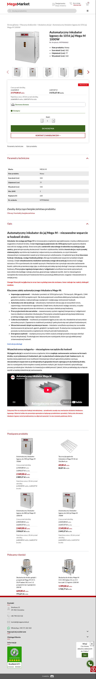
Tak (85, 655)
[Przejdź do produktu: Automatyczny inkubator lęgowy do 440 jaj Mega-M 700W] (27, 446)
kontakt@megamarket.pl (20, 622)
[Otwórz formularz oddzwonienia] (90, 663)
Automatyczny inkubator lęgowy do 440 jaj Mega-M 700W (25, 458)
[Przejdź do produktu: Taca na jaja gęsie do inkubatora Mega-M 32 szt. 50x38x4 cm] (69, 446)
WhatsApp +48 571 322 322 (21, 628)
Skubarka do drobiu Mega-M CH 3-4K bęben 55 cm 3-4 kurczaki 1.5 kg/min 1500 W (69, 579)
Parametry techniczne (15, 146)
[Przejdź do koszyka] (87, 4)
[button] (48, 135)
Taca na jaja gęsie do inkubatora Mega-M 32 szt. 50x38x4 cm (68, 458)
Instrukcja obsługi (14, 344)
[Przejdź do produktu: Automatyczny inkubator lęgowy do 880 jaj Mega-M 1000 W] (27, 500)
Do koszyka (48, 128)
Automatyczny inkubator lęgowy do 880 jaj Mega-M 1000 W (25, 513)
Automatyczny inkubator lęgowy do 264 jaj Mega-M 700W (68, 513)
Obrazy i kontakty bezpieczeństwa (21, 213)
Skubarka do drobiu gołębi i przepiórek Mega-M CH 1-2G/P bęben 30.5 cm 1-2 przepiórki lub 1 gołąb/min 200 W (26, 582)
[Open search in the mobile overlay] (42, 11)
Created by (45, 676)
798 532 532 (77, 5)
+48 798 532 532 (17, 616)
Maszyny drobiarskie (28, 25)
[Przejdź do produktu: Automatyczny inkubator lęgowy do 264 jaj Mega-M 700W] (69, 500)
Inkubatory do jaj (44, 25)
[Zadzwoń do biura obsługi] (71, 4)
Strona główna (12, 25)
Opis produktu (31, 146)
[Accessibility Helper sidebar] (93, 669)
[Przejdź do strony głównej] (18, 4)
